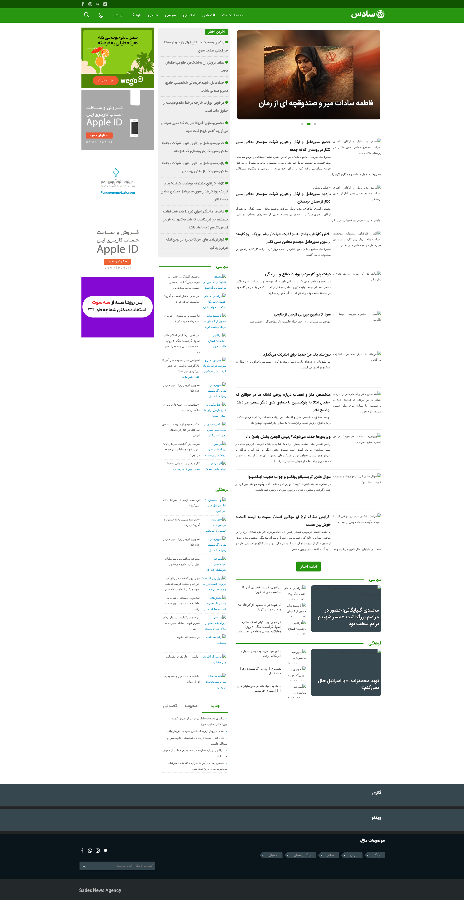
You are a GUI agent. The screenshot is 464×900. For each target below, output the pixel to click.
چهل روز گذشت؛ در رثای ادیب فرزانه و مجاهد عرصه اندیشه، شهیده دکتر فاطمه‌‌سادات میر (182, 584)
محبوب (191, 706)
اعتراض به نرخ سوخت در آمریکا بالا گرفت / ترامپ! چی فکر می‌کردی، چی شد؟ (181, 366)
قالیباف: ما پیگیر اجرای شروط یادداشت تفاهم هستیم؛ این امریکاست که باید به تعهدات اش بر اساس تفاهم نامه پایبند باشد (195, 220)
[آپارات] (97, 4)
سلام (330, 855)
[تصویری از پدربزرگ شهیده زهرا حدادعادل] (295, 673)
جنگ (377, 855)
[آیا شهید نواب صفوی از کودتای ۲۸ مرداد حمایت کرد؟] (295, 610)
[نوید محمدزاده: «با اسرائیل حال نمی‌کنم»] (346, 672)
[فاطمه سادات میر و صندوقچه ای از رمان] (308, 74)
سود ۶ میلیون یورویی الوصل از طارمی (302, 314)
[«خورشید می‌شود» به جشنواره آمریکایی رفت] (295, 656)
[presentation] (241, 67)
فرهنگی (135, 15)
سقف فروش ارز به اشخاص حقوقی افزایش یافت (195, 731)
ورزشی (117, 15)
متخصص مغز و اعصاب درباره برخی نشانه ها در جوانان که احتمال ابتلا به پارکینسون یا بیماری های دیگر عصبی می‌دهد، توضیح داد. (283, 402)
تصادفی (170, 706)
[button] (302, 124)
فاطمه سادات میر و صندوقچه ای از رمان (316, 103)
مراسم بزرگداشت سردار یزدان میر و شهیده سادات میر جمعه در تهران (181, 449)
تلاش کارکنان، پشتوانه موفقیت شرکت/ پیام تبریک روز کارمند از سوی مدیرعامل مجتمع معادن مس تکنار (194, 192)
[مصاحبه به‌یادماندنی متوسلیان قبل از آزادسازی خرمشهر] (295, 691)
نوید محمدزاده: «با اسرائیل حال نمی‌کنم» (348, 684)
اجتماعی (189, 15)
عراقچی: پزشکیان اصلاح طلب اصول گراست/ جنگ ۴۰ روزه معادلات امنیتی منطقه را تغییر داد (259, 627)
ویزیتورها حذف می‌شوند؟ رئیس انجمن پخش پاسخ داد (288, 437)
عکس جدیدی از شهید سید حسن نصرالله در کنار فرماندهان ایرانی (181, 430)
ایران (353, 855)
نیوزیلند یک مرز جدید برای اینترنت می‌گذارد (297, 354)
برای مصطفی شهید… (187, 637)
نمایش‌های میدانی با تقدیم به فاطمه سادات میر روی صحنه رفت (182, 603)
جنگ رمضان (302, 855)
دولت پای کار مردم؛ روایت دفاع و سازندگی (298, 274)
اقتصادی (208, 15)
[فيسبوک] (82, 4)
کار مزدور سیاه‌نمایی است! (183, 463)
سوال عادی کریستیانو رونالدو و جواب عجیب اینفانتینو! (289, 477)
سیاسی (170, 15)
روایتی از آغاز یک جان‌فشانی (183, 656)
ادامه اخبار (308, 566)
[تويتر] (90, 850)
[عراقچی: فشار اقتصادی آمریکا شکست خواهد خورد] (295, 592)
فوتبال (273, 855)
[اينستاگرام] (90, 4)
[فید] (105, 4)
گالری (376, 793)
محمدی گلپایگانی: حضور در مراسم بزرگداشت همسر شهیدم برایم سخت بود (348, 617)
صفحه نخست (232, 15)
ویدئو (376, 817)
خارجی (153, 15)
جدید (215, 706)
